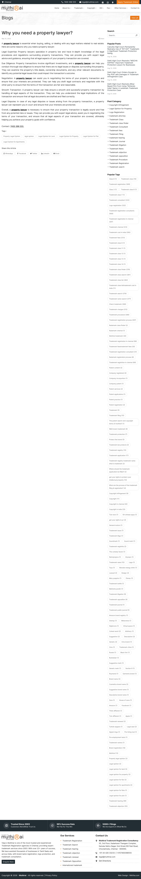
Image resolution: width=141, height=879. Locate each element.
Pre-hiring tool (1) (130, 732)
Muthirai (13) (113, 753)
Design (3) (125, 573)
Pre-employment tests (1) (118, 737)
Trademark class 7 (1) (117, 195)
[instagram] (108, 2)
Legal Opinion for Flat (90, 136)
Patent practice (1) (116, 399)
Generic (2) (113, 642)
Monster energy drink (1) (128, 568)
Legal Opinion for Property (68, 136)
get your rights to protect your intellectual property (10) (120, 478)
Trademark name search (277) (120, 299)
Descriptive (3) (129, 636)
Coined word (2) (115, 631)
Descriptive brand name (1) (119, 695)
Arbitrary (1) (129, 631)
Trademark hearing (70, 849)
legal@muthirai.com (90, 2)
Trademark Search (70, 845)
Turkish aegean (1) (115, 727)
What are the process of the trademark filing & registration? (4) (123, 486)
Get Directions (105, 861)
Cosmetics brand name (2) (118, 684)
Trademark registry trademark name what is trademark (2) (122, 462)
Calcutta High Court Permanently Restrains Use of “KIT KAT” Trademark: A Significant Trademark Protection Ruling (123, 50)
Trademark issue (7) (116, 530)
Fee (108, 8)
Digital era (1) (114, 626)
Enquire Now (8, 862)
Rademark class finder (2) (118, 325)
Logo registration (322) (117, 205)
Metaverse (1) (126, 621)
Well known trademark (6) (118, 429)
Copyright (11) (114, 499)
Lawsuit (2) (113, 573)
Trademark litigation (117, 145)
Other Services (120, 8)
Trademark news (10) (116, 562)
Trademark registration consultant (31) (123, 352)
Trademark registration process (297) (122, 320)
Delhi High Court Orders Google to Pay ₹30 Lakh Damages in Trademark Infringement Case (123, 74)
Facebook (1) (126, 705)
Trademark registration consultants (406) (121, 212)
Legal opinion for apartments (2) (120, 785)
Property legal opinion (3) (118, 758)
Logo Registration (116, 112)
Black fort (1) (125, 652)
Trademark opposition (118, 156)
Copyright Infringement (119, 105)
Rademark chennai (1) (117, 331)
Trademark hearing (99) (117, 801)
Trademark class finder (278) (119, 269)
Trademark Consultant (118, 127)
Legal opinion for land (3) (118, 769)
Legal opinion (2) (115, 764)
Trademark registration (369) (119, 184)
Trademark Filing (116, 134)
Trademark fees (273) (117, 238)
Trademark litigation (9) (117, 594)
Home (57, 8)
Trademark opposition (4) (118, 599)
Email (57, 153)
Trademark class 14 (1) (117, 264)
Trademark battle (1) (116, 583)
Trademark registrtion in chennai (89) (122, 362)
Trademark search (116, 167)
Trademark (78, 8)
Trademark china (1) (126, 647)
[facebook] (103, 2)
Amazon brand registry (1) (118, 615)
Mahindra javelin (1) (116, 589)
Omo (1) (112, 647)
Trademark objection (118, 152)
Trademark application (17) (119, 455)
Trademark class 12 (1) (117, 253)
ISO (101, 8)
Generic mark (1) (115, 668)
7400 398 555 (70, 2)
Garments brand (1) (130, 674)
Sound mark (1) (129, 541)
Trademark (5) (114, 410)
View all (135, 18)
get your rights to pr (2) (117, 520)
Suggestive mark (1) (116, 663)
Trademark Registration (119, 163)
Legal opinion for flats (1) (118, 790)
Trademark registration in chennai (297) (121, 220)
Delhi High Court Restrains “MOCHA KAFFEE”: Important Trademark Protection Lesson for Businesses (122, 63)
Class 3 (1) (113, 189)
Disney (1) (129, 578)
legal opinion (29, 136)
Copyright (91, 8)
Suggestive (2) (114, 636)
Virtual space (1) (129, 626)
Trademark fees (115, 130)
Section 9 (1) (130, 668)
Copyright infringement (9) (118, 493)
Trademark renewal (71, 857)
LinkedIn (46, 153)
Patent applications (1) (117, 394)
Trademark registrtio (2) (117, 546)
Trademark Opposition (72, 861)
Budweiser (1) (114, 658)
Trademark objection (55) (118, 806)
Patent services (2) (116, 389)
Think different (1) (115, 711)
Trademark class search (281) (120, 275)
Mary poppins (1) (115, 578)
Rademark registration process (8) (121, 357)
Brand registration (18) (117, 748)
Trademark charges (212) (118, 309)
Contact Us (135, 8)
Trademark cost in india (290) (119, 232)
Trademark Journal (117, 141)
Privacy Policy (51, 875)
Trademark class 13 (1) (117, 259)
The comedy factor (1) (117, 552)
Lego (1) (132, 562)
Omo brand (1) (127, 642)
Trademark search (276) (118, 293)
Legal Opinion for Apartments (14, 142)
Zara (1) (112, 700)
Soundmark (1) (114, 541)
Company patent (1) (116, 384)
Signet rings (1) (114, 732)
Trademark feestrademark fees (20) (122, 346)
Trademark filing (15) (116, 415)
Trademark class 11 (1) (117, 248)
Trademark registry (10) (117, 450)
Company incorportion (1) (118, 378)
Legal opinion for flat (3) (117, 780)
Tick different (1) (115, 716)
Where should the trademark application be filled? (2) (119, 470)
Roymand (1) (113, 674)
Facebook (22, 153)
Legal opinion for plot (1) (118, 796)
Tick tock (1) (113, 515)
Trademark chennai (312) (118, 227)
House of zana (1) (125, 700)
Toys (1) (112, 568)
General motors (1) (115, 525)
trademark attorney (117, 116)
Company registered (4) (117, 373)
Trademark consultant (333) (119, 200)
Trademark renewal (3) (117, 721)
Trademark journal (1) (116, 605)
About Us (66, 8)
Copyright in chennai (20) (118, 504)
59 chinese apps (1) (130, 515)
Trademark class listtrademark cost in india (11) (122, 286)
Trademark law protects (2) (119, 445)
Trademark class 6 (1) (129, 189)
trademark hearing (117, 138)
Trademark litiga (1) (116, 536)
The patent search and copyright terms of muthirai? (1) (121, 422)
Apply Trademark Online (128, 2)
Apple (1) (129, 716)
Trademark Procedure (118, 159)
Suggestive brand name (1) (119, 689)
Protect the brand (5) (116, 439)
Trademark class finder (118, 123)
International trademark (72, 865)
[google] (113, 2)
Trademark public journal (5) (119, 610)
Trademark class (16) (128, 179)
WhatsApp (9, 153)
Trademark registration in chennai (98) (123, 341)
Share (102, 38)
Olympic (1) (129, 557)
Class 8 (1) (113, 179)
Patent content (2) (115, 368)
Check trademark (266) (117, 304)
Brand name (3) (114, 679)
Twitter (34, 153)
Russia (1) (112, 652)
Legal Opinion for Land (46, 136)
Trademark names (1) (116, 742)
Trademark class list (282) (118, 280)
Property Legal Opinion (11, 136)
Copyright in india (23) (117, 509)
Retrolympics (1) (115, 557)
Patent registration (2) (117, 405)
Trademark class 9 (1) (117, 243)
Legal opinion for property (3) (119, 774)
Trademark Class (116, 119)
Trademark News (116, 149)
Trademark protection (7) (118, 434)
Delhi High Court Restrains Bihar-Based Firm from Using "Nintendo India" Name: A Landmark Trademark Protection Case (122, 87)
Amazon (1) (113, 705)
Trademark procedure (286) (119, 315)
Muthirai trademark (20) (117, 336)
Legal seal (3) (132, 727)
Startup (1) (113, 621)
